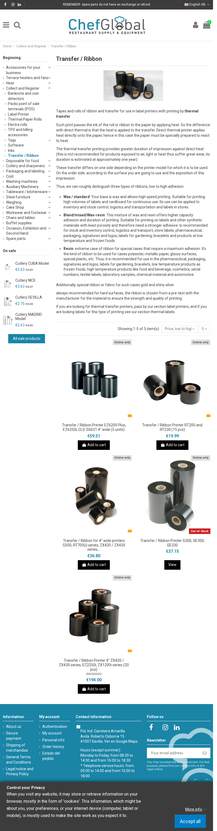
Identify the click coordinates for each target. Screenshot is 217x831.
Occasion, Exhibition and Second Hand (26, 231)
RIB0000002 (94, 674)
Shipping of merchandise (17, 747)
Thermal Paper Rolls (25, 119)
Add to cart (96, 445)
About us (13, 726)
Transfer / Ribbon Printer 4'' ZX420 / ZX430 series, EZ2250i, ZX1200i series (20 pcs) (94, 665)
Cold (9, 176)
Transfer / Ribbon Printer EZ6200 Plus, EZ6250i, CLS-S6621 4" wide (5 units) (94, 427)
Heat (10, 83)
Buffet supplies (19, 223)
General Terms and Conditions (18, 759)
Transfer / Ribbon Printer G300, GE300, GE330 (172, 542)
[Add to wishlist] (86, 418)
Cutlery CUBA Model (32, 263)
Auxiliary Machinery (22, 187)
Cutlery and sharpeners (25, 166)
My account (52, 733)
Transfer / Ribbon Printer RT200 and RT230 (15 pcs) (172, 427)
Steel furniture (18, 197)
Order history (53, 747)
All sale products (26, 338)
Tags (12, 140)
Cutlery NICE (25, 280)
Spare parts (16, 238)
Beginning (12, 58)
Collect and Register (22, 88)
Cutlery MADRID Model (28, 316)
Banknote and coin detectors (23, 96)
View (172, 565)
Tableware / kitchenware (27, 192)
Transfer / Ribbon (23, 155)
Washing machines (22, 181)
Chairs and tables (20, 218)
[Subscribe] (204, 753)
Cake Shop (15, 207)
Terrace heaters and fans (27, 78)
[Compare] (94, 418)
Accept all (190, 821)
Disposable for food (22, 161)
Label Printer (18, 114)
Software (16, 145)
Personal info (53, 740)
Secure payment (13, 736)
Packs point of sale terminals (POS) (23, 106)
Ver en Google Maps (121, 741)
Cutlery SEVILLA (28, 297)
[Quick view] (101, 418)
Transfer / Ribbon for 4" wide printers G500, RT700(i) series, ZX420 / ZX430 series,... (94, 545)
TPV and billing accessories (20, 132)
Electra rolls (17, 124)
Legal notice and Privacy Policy (19, 771)
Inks (11, 150)
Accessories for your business (23, 70)
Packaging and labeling (25, 171)
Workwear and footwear (26, 213)
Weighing (13, 202)
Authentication (54, 726)
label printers (178, 306)
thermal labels (163, 312)
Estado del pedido (51, 756)
